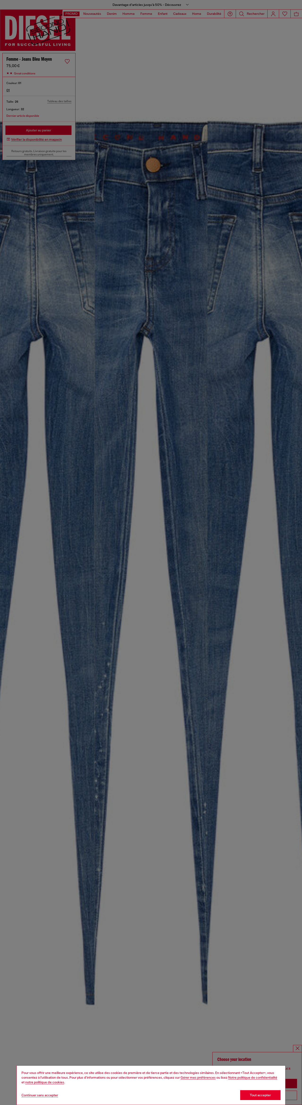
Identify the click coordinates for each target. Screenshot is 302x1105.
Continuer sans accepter (39, 1095)
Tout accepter (260, 1095)
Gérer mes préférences (198, 1077)
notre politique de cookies (44, 1082)
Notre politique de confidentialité (252, 1077)
